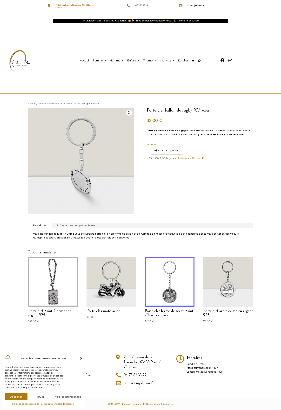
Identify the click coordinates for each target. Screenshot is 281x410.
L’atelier (183, 60)
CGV (117, 404)
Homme (115, 60)
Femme (98, 60)
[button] (81, 358)
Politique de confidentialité (25, 404)
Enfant (131, 60)
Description (40, 225)
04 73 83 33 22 (141, 5)
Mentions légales (131, 404)
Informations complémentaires (76, 225)
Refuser (40, 396)
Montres (165, 60)
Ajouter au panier (167, 150)
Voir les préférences (68, 396)
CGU (110, 404)
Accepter (16, 396)
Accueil (85, 60)
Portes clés (54, 103)
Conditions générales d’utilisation (57, 404)
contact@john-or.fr (195, 5)
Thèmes (148, 60)
